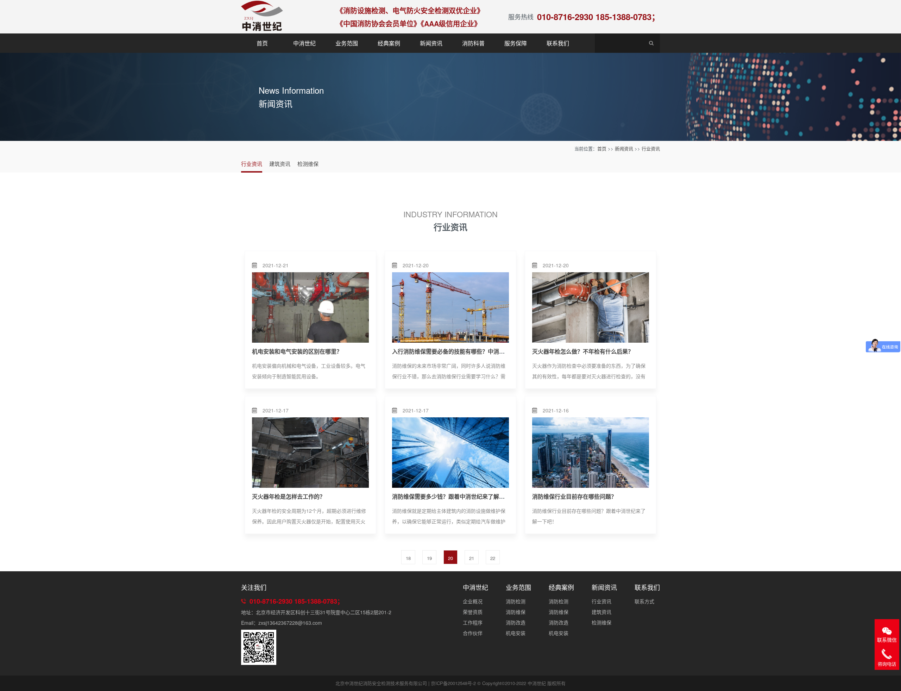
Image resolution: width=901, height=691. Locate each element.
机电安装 (515, 632)
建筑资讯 (279, 163)
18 (408, 558)
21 (471, 558)
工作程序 (473, 622)
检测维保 (308, 163)
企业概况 (473, 601)
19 (429, 558)
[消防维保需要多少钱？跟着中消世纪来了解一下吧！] (450, 452)
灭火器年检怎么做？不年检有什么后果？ (583, 351)
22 (492, 558)
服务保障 (515, 43)
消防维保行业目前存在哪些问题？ (574, 496)
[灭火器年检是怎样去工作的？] (310, 452)
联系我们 (558, 43)
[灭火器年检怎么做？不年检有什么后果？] (590, 307)
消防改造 (515, 622)
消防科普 (473, 43)
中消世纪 (304, 43)
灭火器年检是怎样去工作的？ (288, 496)
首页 (262, 43)
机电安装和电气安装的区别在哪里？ (297, 351)
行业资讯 (651, 148)
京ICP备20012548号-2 (453, 683)
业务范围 (346, 43)
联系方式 (644, 601)
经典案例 (389, 43)
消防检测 (515, 601)
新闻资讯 (431, 43)
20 (450, 558)
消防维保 (515, 611)
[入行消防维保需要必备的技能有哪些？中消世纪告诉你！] (450, 307)
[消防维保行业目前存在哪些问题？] (590, 452)
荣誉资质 (473, 611)
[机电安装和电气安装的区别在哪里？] (310, 307)
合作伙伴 (473, 632)
